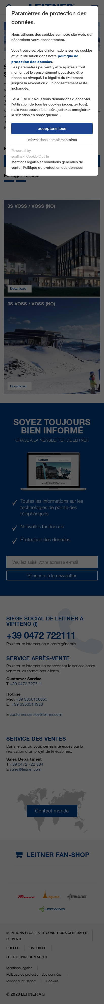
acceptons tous (52, 128)
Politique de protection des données (53, 167)
